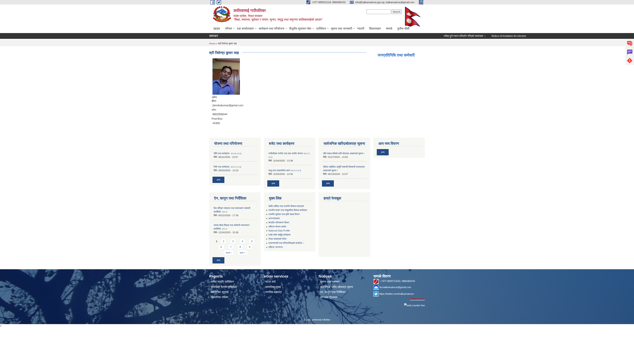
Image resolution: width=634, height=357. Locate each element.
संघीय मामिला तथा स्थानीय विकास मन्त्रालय (286, 206)
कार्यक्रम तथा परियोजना (271, 28)
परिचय (228, 28)
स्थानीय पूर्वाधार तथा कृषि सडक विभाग (283, 214)
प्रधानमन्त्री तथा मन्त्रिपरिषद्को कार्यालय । (286, 243)
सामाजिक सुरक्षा (273, 287)
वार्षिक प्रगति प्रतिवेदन (222, 281)
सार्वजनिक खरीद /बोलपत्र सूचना (336, 287)
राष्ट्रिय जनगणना (275, 247)
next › (229, 252)
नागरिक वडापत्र (273, 292)
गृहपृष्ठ (216, 28)
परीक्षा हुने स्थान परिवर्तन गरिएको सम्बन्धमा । (454, 36)
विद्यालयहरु (375, 28)
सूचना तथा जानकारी (341, 28)
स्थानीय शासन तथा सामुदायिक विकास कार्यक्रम (287, 210)
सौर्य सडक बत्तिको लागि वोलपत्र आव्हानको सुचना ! (343, 153)
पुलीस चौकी (403, 28)
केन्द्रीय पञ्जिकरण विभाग (278, 222)
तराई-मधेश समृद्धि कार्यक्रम (279, 234)
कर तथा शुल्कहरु (328, 297)
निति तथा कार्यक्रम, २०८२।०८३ (227, 166)
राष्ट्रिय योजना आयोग (277, 226)
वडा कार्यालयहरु (245, 28)
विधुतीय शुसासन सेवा (300, 28)
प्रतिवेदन (321, 28)
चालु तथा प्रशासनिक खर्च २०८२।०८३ (284, 170)
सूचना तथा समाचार (329, 281)
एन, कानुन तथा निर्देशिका (333, 292)
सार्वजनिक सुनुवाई (220, 292)
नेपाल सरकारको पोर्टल (277, 239)
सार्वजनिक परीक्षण (219, 297)
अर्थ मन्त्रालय (274, 218)
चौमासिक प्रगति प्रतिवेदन (224, 287)
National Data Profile (279, 230)
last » (242, 252)
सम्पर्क (389, 28)
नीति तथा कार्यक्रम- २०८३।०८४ (227, 153)
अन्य (218, 179)
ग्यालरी (360, 28)
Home (212, 43)
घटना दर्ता (270, 281)
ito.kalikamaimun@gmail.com (395, 287)
